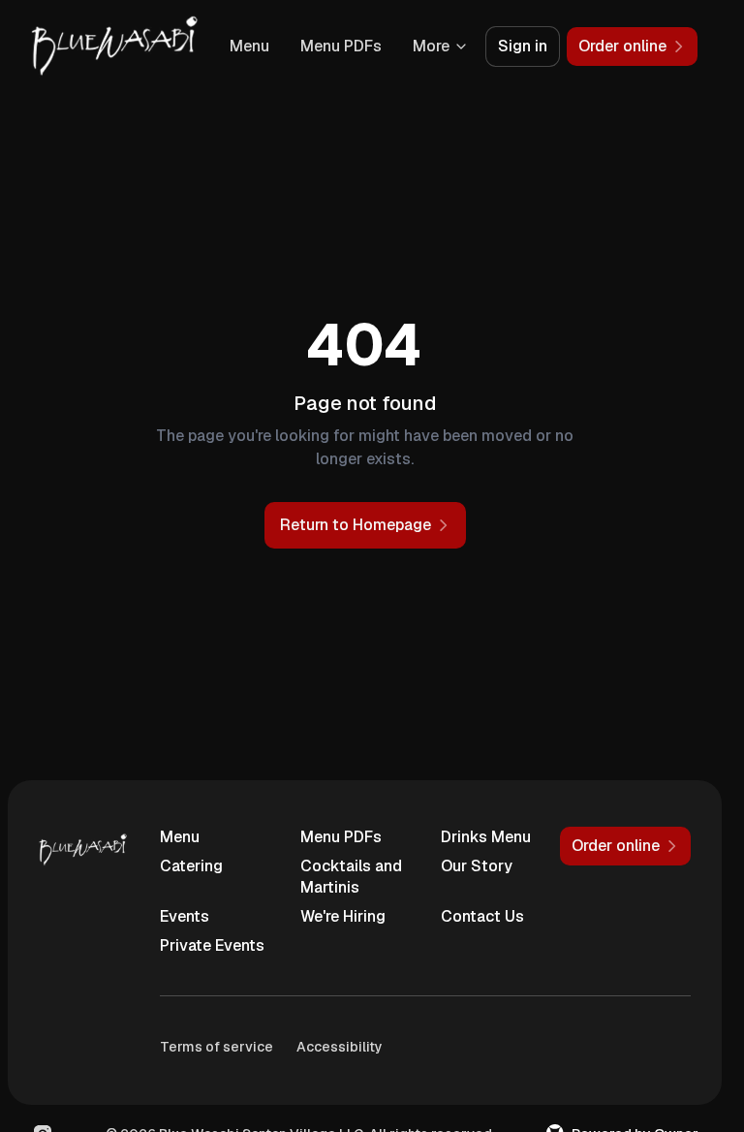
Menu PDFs (341, 46)
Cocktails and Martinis (351, 876)
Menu (249, 46)
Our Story (476, 866)
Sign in (522, 46)
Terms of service (216, 1046)
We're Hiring (343, 916)
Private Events (212, 945)
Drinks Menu (486, 837)
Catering (191, 866)
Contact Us (482, 916)
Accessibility (339, 1046)
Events (184, 916)
